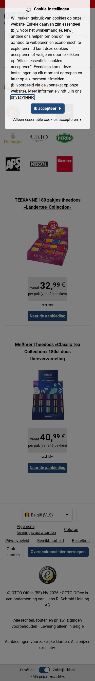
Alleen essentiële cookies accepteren (45, 119)
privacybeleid (22, 97)
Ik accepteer (45, 108)
